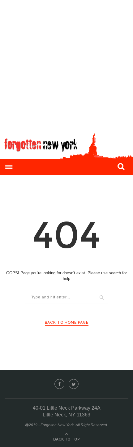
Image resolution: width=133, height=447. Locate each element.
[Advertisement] (66, 66)
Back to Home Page (66, 322)
